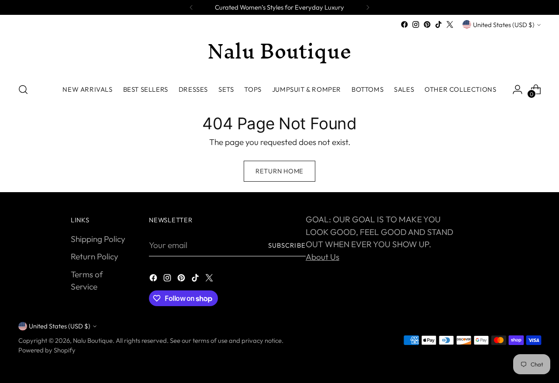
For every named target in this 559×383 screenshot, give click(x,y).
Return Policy (94, 256)
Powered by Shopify (47, 350)
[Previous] (191, 7)
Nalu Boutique (93, 340)
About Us (322, 257)
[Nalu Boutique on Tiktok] (438, 24)
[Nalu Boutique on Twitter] (450, 24)
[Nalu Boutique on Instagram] (416, 24)
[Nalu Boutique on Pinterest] (427, 24)
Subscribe (287, 245)
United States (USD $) (504, 25)
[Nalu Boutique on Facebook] (404, 24)
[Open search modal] (23, 89)
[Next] (367, 7)
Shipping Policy (98, 239)
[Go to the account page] (517, 89)
